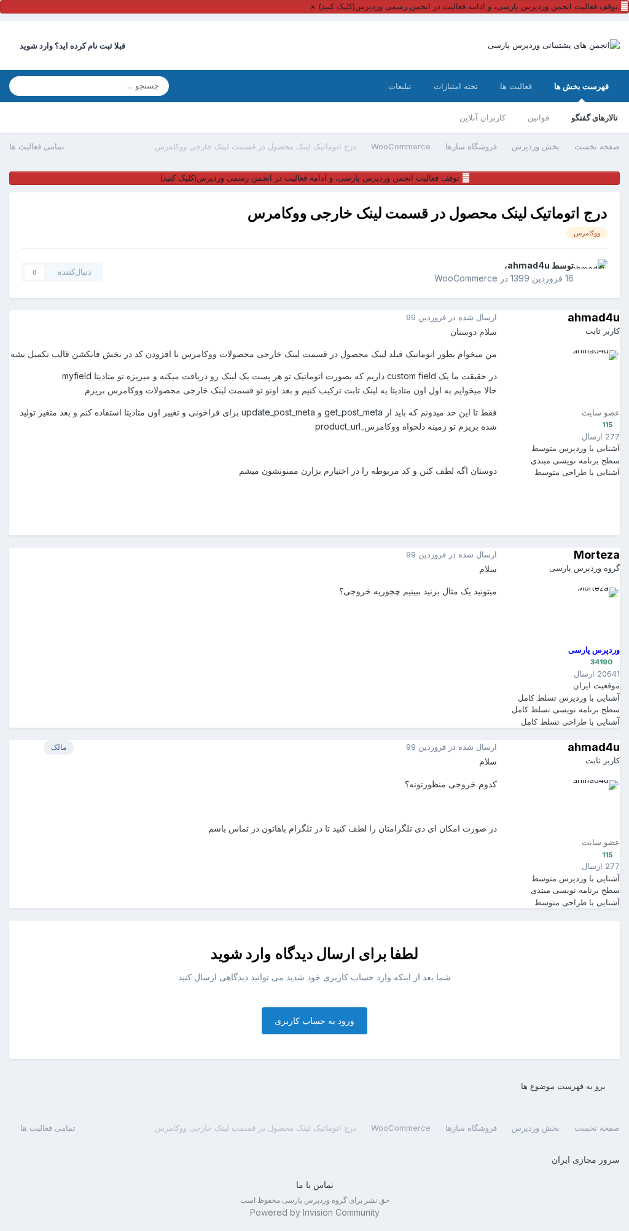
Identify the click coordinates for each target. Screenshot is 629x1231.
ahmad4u (528, 265)
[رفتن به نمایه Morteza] (591, 615)
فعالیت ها (516, 86)
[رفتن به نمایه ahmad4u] (594, 272)
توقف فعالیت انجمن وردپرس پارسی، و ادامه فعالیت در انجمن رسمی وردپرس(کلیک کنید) (468, 6)
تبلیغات (400, 86)
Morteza (597, 554)
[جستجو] (22, 86)
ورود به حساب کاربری (314, 1020)
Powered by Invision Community (315, 1212)
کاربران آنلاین (482, 117)
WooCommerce (466, 278)
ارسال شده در (451, 317)
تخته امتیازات (456, 86)
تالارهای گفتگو (594, 117)
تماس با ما (315, 1184)
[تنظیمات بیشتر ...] (21, 317)
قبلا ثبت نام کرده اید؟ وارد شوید (70, 45)
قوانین (538, 117)
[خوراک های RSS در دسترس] (14, 1127)
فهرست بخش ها (581, 86)
